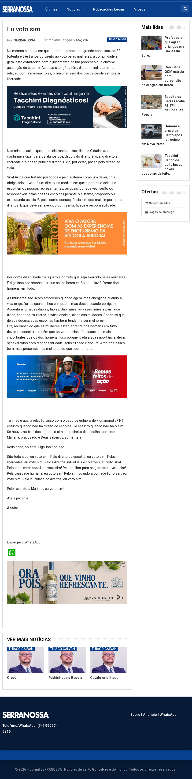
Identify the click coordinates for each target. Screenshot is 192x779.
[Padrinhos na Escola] (67, 660)
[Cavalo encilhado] (108, 660)
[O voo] (25, 660)
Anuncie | (151, 715)
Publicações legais (109, 9)
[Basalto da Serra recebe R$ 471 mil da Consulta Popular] (151, 102)
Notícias (73, 9)
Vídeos (140, 9)
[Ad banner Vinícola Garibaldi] (67, 582)
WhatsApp (168, 715)
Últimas (51, 9)
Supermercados (159, 203)
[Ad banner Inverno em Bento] (67, 376)
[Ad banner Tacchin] (67, 107)
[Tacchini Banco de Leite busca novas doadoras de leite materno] (151, 161)
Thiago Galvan (117, 39)
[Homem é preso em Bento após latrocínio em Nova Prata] (151, 131)
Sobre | (136, 715)
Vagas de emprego (161, 212)
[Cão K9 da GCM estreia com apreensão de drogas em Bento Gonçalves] (151, 72)
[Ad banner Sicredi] (67, 233)
